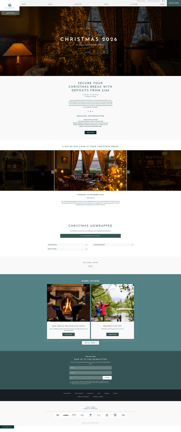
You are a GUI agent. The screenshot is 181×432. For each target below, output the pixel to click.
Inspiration (78, 4)
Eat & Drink (134, 4)
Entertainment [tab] (99, 245)
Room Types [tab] (52, 249)
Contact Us (90, 393)
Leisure (162, 4)
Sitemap (115, 393)
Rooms (24, 4)
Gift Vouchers (79, 393)
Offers (50, 4)
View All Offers (89, 343)
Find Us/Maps (67, 393)
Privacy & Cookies (98, 396)
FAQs (99, 393)
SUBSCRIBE (107, 377)
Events (106, 4)
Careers (107, 393)
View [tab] (90, 266)
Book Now (90, 132)
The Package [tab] (52, 245)
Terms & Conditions (83, 396)
